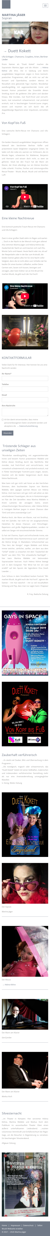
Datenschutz (28, 1225)
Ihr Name (6, 373)
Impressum (16, 1225)
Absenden (7, 433)
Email (4, 395)
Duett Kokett (19, 50)
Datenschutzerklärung (28, 426)
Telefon (5, 384)
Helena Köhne (10, 984)
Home (4, 1225)
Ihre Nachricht (8, 405)
